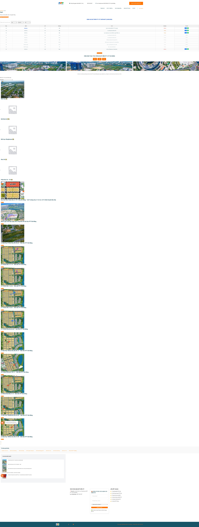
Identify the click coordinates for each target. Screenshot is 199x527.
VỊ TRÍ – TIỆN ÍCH (109, 8)
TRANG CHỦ (102, 8)
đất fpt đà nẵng (21, 450)
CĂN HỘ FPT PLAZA (127, 8)
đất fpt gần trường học (30, 450)
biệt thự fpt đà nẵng (13, 450)
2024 (95, 59)
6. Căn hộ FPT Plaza (115, 501)
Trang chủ (1, 10)
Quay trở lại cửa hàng (4, 17)
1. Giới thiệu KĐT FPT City (116, 491)
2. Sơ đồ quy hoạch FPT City (117, 493)
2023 (104, 59)
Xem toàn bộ (99, 53)
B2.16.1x (25, 28)
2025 (99, 59)
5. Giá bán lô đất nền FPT (116, 499)
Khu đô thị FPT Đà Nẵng (73, 450)
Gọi (187, 30)
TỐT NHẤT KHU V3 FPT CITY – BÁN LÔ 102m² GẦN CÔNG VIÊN (15, 460)
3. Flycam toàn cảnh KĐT (116, 495)
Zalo (185, 30)
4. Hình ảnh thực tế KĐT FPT (117, 497)
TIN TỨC (133, 8)
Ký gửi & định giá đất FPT (136, 3)
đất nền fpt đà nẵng (56, 450)
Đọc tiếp (2, 202)
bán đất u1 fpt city (5, 450)
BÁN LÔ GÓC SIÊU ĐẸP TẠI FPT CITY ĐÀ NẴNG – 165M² (14, 464)
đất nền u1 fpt (64, 450)
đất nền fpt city (48, 450)
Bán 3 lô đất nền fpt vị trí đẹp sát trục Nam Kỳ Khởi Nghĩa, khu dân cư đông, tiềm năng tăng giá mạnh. (20, 468)
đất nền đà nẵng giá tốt (40, 450)
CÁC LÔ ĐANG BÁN (118, 8)
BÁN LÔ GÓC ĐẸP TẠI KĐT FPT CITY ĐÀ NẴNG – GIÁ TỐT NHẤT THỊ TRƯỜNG (11, 472)
